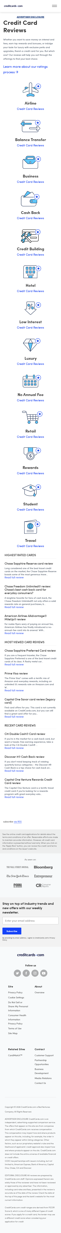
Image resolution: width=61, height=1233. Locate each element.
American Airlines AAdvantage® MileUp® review (26, 617)
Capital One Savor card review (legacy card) (30, 701)
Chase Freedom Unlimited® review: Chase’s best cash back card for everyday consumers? (28, 590)
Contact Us (40, 1083)
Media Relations (43, 1078)
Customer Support (44, 1055)
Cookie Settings (16, 997)
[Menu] (54, 6)
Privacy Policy (15, 992)
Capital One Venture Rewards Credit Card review (28, 781)
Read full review (14, 577)
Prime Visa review (16, 673)
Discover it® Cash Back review (24, 756)
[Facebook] (26, 973)
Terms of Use (14, 1028)
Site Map (13, 1033)
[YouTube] (43, 973)
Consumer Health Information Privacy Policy (17, 1019)
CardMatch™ (15, 1055)
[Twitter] (17, 973)
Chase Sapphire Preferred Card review (30, 650)
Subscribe (12, 931)
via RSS (18, 821)
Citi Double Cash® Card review (25, 734)
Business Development (41, 1071)
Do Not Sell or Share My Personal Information (18, 1006)
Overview (39, 992)
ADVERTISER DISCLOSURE (30, 16)
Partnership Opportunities (42, 1062)
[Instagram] (35, 973)
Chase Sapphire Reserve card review (29, 563)
